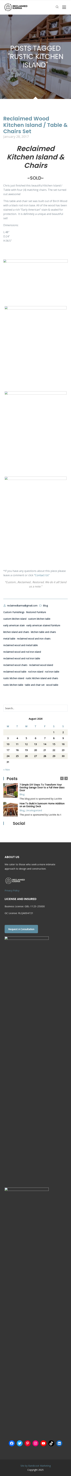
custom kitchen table (39, 618)
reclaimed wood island (41, 665)
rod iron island (35, 671)
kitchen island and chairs (16, 632)
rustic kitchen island (13, 678)
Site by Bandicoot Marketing (35, 1465)
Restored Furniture (36, 612)
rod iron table (52, 671)
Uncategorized (34, 810)
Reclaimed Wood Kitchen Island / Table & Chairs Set (35, 125)
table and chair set (35, 684)
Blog (22, 794)
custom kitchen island (14, 618)
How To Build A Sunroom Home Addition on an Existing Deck (42, 805)
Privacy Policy (12, 890)
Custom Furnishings (13, 612)
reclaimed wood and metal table (20, 645)
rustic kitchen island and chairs (42, 678)
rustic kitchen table (13, 684)
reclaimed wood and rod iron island (22, 651)
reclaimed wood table (14, 671)
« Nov (6, 769)
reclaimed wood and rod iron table (21, 658)
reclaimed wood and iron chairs (34, 638)
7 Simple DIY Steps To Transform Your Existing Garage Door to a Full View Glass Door (42, 787)
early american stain (14, 625)
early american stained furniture (43, 625)
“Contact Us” (42, 575)
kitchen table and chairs (43, 632)
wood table (52, 684)
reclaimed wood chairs (15, 665)
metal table (9, 638)
